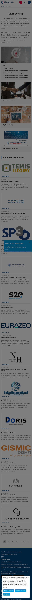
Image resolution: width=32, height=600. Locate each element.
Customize (6, 594)
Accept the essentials (20, 590)
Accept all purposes (8, 590)
